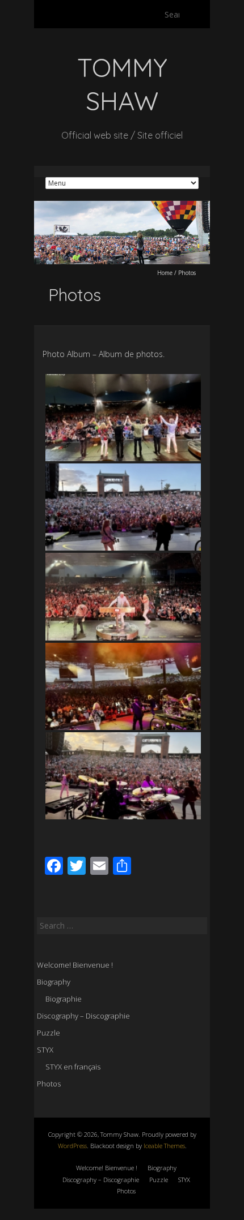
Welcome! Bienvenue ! (75, 965)
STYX (45, 1050)
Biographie (63, 999)
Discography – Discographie (83, 1016)
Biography (53, 982)
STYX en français (72, 1067)
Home (165, 273)
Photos (49, 1084)
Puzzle (48, 1033)
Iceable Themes (164, 1145)
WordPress (72, 1145)
